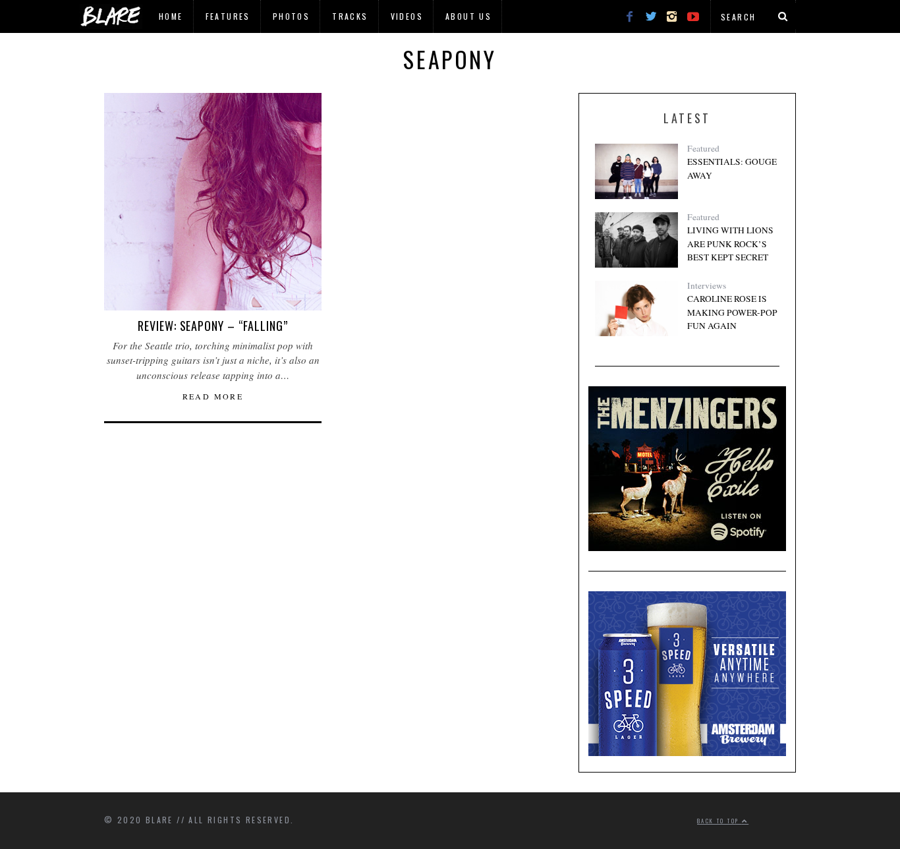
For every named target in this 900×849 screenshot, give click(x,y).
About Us (468, 16)
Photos (291, 16)
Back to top (719, 821)
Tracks (350, 16)
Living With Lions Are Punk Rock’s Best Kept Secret (730, 243)
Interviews (706, 285)
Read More (213, 396)
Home (171, 16)
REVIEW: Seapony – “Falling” (212, 325)
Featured (703, 148)
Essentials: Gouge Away (732, 168)
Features (228, 16)
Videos (407, 16)
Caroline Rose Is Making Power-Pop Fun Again (732, 312)
